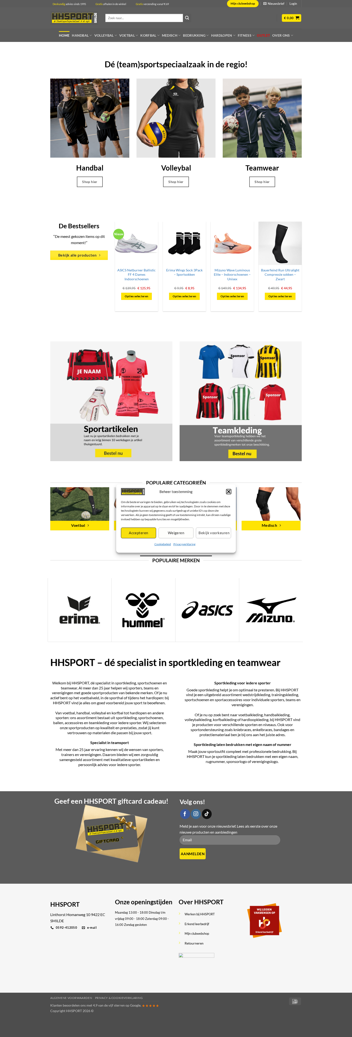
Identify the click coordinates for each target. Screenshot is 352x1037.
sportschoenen (149, 683)
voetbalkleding (250, 714)
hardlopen (154, 697)
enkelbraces (262, 729)
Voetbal (127, 35)
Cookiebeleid (162, 544)
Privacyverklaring (184, 544)
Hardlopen (221, 35)
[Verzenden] (187, 18)
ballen (58, 722)
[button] (228, 491)
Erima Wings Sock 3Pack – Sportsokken (184, 272)
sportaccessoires (228, 699)
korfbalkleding (225, 719)
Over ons (281, 35)
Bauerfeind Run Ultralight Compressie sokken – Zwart (280, 274)
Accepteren (138, 533)
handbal (83, 712)
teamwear (69, 688)
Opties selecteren (136, 296)
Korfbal (148, 35)
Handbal (80, 35)
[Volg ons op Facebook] (185, 814)
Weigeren (176, 533)
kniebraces (242, 729)
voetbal (68, 712)
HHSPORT (62, 702)
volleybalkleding (198, 719)
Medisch (169, 35)
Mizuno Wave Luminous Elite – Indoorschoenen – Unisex (232, 274)
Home (64, 35)
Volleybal (104, 35)
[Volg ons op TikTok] (207, 814)
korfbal (117, 712)
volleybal (98, 712)
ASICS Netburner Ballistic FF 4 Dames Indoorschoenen (136, 274)
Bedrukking (194, 35)
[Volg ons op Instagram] (196, 814)
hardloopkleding (254, 719)
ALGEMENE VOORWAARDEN (71, 998)
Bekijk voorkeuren (214, 533)
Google (135, 1005)
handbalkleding (277, 714)
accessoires (74, 722)
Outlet (263, 35)
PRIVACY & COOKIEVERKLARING (119, 998)
